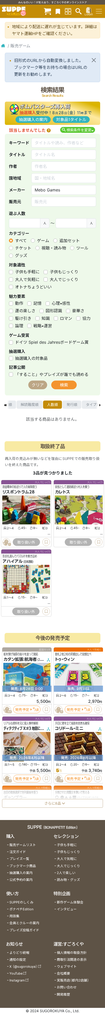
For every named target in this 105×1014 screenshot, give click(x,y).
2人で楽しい (66, 873)
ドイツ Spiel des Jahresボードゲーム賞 (52, 342)
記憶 (37, 303)
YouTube (15, 973)
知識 (46, 318)
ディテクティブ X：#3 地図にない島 (26, 728)
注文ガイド (17, 852)
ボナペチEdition (21, 909)
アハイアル (13, 561)
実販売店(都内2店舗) (73, 980)
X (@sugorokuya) (23, 966)
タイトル (17, 154)
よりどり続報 (19, 953)
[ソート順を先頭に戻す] (5, 405)
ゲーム (43, 240)
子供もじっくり (64, 271)
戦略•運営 (42, 325)
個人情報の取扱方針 (72, 953)
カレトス (62, 492)
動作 (19, 303)
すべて (21, 240)
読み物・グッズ (68, 880)
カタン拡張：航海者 (20, 659)
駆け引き (23, 318)
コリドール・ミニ (69, 728)
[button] (49, 130)
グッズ (21, 255)
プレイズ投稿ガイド (24, 930)
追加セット (69, 240)
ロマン (66, 318)
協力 (86, 318)
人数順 (52, 404)
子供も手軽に (27, 271)
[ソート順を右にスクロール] (100, 405)
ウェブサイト (67, 966)
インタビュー (67, 909)
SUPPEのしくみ (21, 902)
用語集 (14, 916)
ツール (82, 248)
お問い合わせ (67, 987)
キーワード (19, 142)
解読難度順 (29, 404)
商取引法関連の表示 (72, 960)
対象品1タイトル (71, 119)
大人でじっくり (64, 279)
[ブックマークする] (46, 542)
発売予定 (22, 709)
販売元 (15, 201)
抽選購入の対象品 (31, 358)
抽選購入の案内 (33, 119)
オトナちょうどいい (33, 286)
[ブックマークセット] (58, 11)
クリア (38, 384)
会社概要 (63, 973)
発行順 (72, 404)
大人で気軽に (27, 279)
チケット (23, 248)
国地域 (15, 178)
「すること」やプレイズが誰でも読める (51, 374)
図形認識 (54, 310)
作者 (13, 166)
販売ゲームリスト (22, 845)
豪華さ (78, 310)
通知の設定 (17, 960)
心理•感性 (61, 303)
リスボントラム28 (19, 492)
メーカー (17, 189)
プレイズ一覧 (19, 859)
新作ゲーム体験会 (70, 902)
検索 (64, 384)
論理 (19, 325)
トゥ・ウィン (64, 659)
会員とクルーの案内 (24, 923)
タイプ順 (93, 404)
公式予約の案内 (21, 880)
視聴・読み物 (54, 248)
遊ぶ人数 (17, 213)
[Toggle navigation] (99, 11)
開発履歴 (63, 994)
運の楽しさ (25, 310)
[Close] (94, 60)
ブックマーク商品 (22, 866)
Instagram (17, 980)
